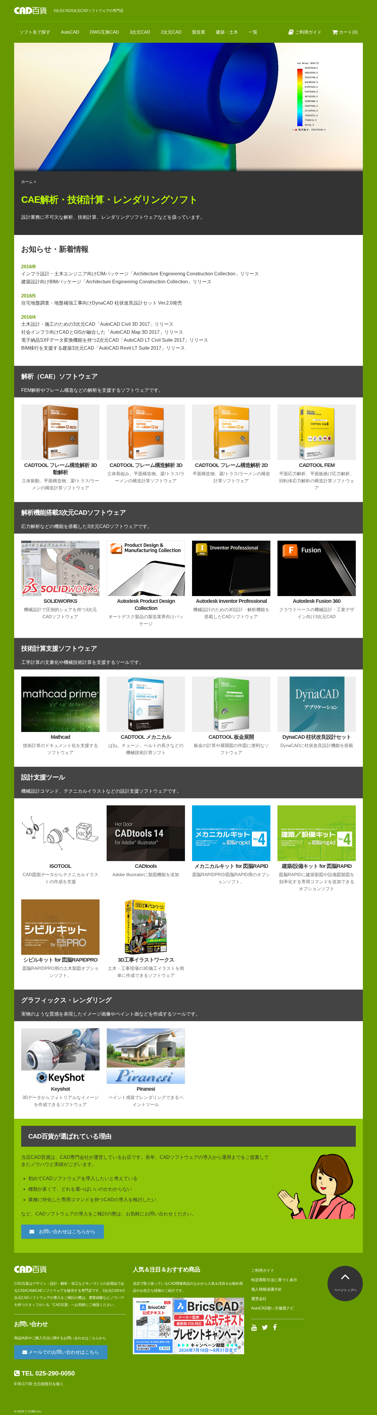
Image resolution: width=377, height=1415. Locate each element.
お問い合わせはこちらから (64, 1231)
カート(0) (348, 31)
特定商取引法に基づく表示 (274, 1280)
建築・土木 (227, 31)
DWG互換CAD (104, 31)
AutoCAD (70, 31)
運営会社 (259, 1298)
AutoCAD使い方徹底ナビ (272, 1308)
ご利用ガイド (308, 31)
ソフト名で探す (34, 31)
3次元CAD (140, 31)
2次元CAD (171, 31)
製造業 (198, 31)
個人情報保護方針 (266, 1289)
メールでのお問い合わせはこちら (63, 1352)
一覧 (253, 31)
